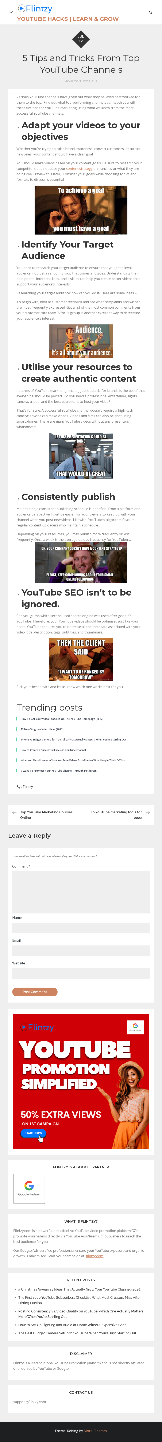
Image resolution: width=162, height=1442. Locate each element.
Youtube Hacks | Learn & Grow (68, 19)
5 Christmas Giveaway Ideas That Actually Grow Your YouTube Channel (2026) (80, 1289)
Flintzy (28, 786)
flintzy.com (94, 1256)
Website (18, 963)
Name (17, 917)
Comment (21, 866)
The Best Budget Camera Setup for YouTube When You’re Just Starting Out (77, 1333)
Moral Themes (95, 1431)
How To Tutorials (81, 81)
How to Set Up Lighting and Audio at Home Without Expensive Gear (72, 1325)
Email (16, 940)
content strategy (79, 168)
